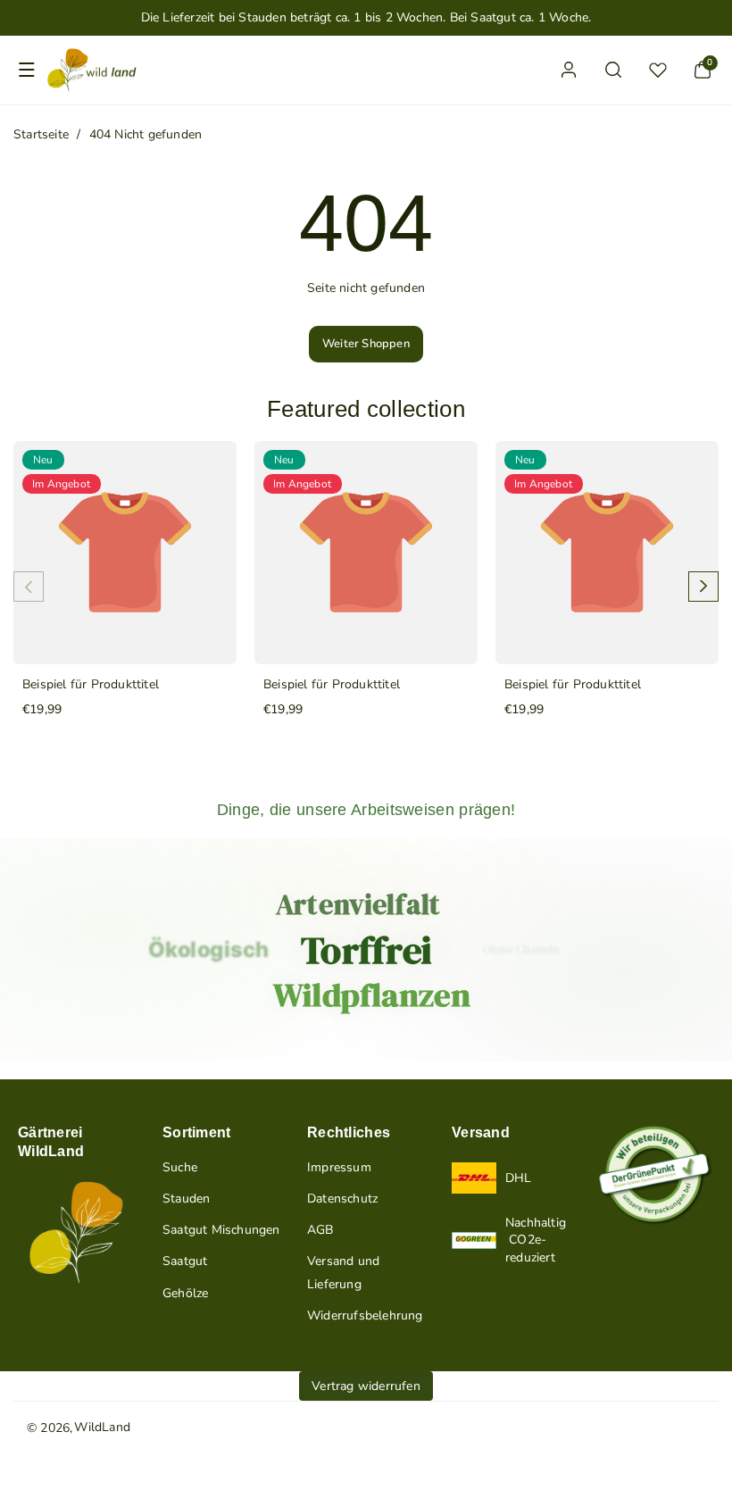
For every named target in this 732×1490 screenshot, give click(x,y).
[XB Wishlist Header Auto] (658, 69)
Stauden (186, 1198)
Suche (179, 1167)
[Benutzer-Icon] (568, 69)
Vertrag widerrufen (366, 1386)
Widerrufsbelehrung (365, 1315)
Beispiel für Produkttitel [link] (90, 685)
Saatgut (184, 1261)
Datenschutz (342, 1198)
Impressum (339, 1167)
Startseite (41, 134)
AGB (320, 1229)
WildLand (102, 1427)
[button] (26, 69)
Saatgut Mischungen (221, 1229)
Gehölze (185, 1293)
